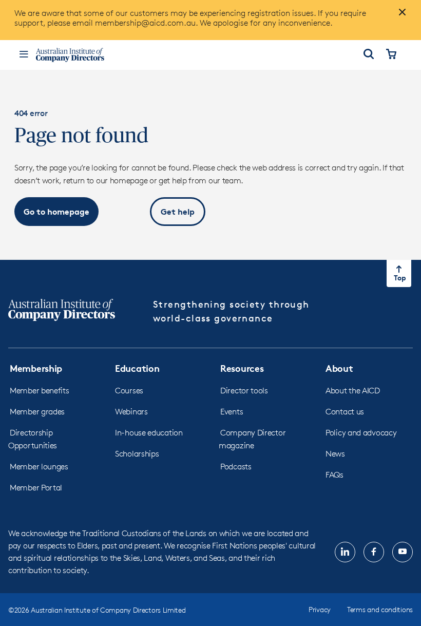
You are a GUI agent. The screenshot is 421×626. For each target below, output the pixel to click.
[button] (56, 211)
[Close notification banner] (399, 16)
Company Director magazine (252, 439)
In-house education (149, 433)
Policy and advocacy (361, 433)
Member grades (37, 411)
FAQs (334, 475)
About (339, 368)
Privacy (320, 609)
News (335, 454)
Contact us (345, 411)
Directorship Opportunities (32, 439)
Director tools (244, 390)
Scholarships (137, 454)
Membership (36, 368)
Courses (129, 390)
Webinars (131, 411)
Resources (241, 368)
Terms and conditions (380, 609)
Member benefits (39, 390)
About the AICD (353, 390)
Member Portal (36, 487)
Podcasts (236, 466)
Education (137, 368)
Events (231, 411)
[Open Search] (368, 55)
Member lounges (39, 466)
